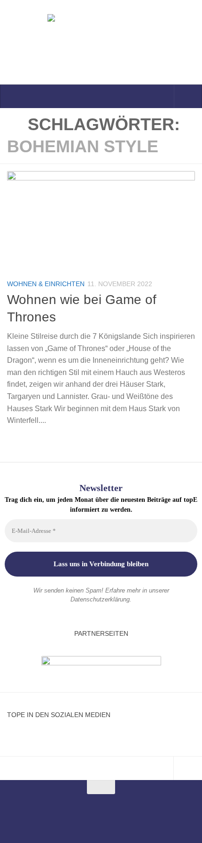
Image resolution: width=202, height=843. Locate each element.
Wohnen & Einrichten (46, 284)
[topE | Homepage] (101, 42)
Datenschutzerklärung (100, 599)
